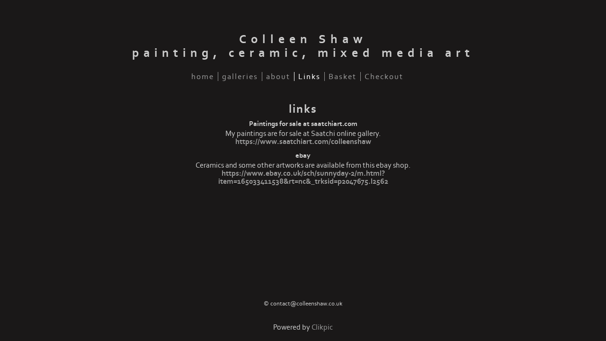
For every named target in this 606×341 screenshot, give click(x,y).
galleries (240, 76)
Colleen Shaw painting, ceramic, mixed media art (303, 46)
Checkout (384, 76)
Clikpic (322, 327)
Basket (342, 76)
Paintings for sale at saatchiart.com (303, 124)
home (202, 76)
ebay (303, 156)
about (278, 76)
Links (309, 76)
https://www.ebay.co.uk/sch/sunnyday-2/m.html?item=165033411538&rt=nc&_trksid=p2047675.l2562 (303, 178)
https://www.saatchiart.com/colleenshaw (303, 142)
